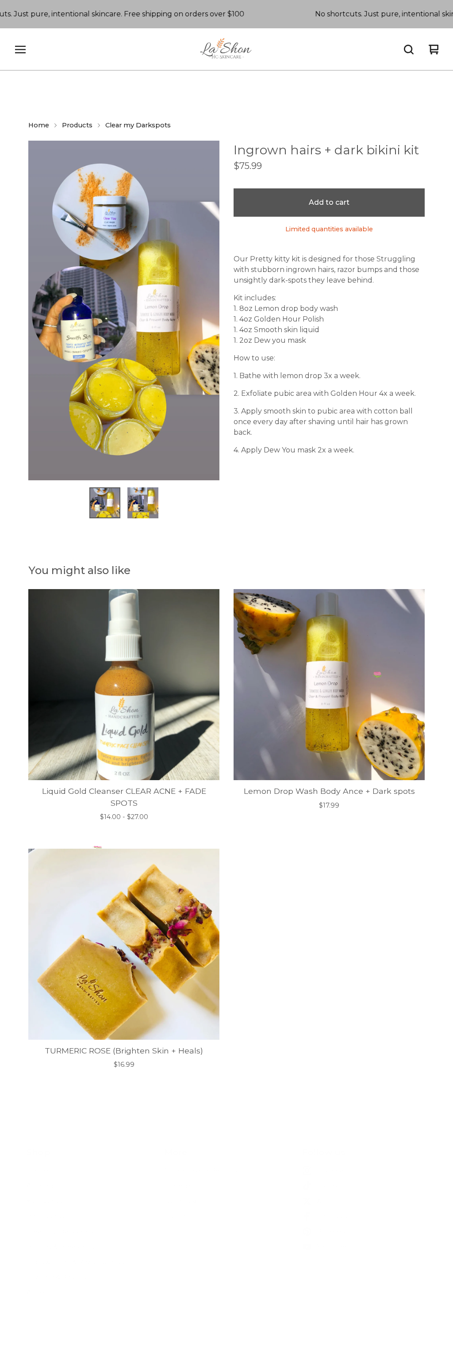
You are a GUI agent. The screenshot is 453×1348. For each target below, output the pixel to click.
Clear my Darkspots (138, 125)
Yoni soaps (44, 1201)
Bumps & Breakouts (60, 1246)
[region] (226, 14)
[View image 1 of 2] (104, 502)
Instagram (334, 1170)
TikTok (327, 1185)
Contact (178, 1216)
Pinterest (332, 1231)
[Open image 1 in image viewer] (123, 310)
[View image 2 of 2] (142, 502)
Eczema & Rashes (56, 1277)
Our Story (180, 1201)
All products (47, 1185)
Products (77, 125)
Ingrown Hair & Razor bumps (75, 1262)
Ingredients (184, 1185)
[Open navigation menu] (20, 49)
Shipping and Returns (201, 1170)
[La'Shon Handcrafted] (226, 49)
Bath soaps (45, 1216)
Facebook (334, 1216)
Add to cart (329, 202)
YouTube (332, 1246)
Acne (35, 1292)
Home (38, 125)
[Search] (409, 49)
